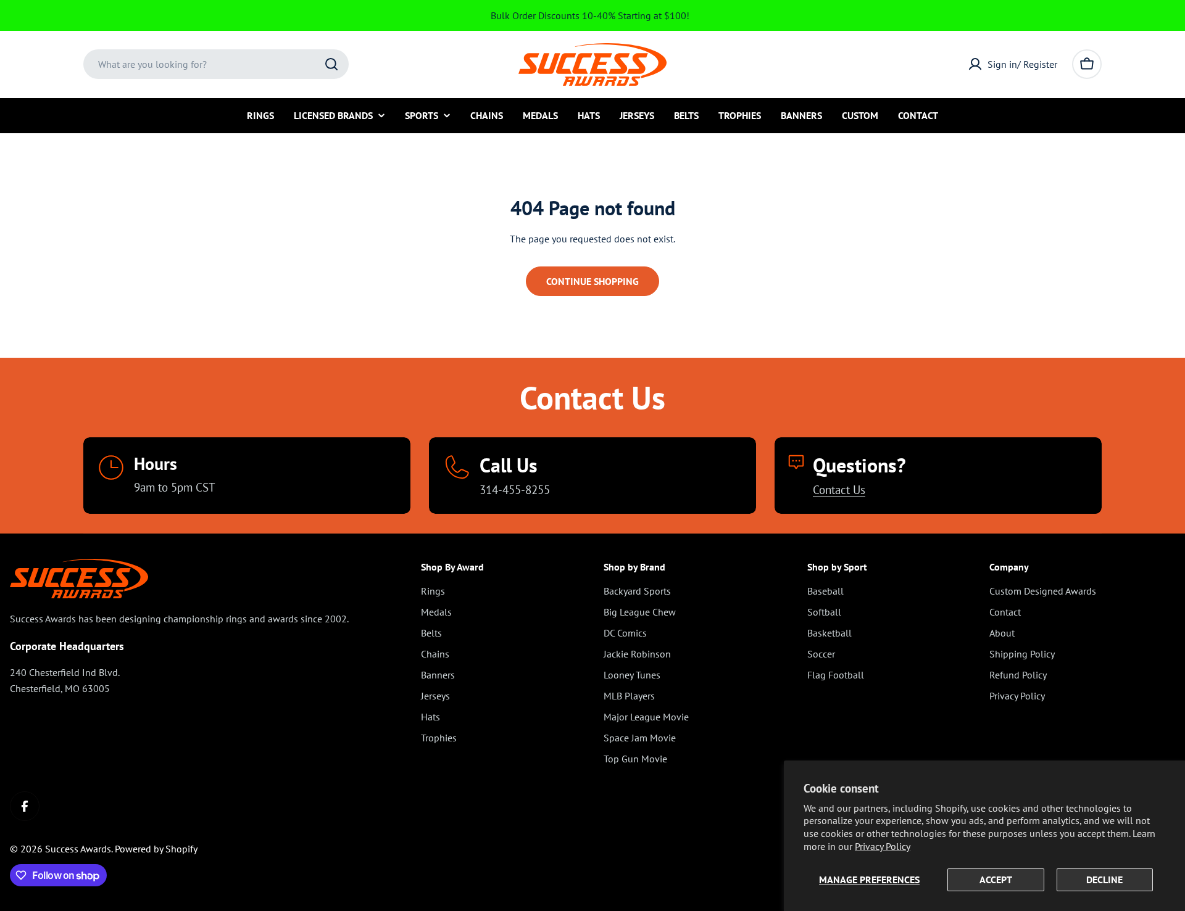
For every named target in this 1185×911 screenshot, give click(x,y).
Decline (1104, 879)
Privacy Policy (882, 846)
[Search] (331, 64)
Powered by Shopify (156, 849)
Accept (995, 879)
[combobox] (216, 64)
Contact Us (839, 489)
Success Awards (78, 849)
